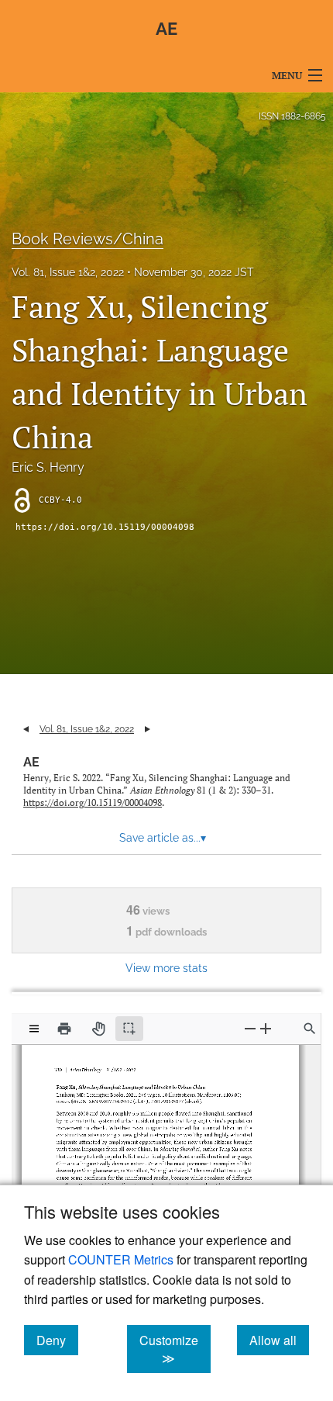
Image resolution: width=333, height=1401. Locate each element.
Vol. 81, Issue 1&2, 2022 (68, 272)
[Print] (64, 1028)
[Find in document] (310, 1028)
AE (31, 762)
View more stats (166, 967)
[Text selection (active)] (129, 1028)
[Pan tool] (98, 1028)
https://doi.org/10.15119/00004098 (104, 527)
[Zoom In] (265, 1028)
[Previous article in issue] (26, 729)
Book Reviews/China (87, 239)
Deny (57, 1339)
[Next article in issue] (147, 729)
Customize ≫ (175, 1349)
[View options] (34, 1028)
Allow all (279, 1339)
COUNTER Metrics (120, 1259)
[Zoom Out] (250, 1028)
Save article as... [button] (162, 838)
